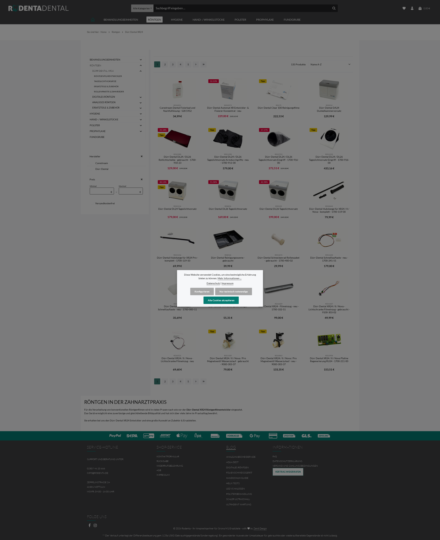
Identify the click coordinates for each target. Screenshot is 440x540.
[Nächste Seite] (196, 64)
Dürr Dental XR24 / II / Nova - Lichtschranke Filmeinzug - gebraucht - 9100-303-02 (329, 309)
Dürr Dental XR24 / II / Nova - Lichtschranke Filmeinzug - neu (177, 360)
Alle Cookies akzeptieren (221, 300)
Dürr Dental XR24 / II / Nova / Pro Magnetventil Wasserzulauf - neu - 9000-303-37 (279, 361)
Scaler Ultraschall (238, 499)
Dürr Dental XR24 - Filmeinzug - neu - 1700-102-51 (278, 308)
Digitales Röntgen (237, 467)
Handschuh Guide (237, 478)
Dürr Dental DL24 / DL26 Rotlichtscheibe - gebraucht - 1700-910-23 (177, 159)
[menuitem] (185, 456)
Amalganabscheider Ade (241, 456)
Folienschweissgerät (239, 472)
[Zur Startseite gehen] (38, 8)
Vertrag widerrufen (288, 471)
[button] (141, 59)
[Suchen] (334, 8)
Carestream (101, 163)
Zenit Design (260, 528)
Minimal (101, 189)
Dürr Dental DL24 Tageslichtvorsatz (177, 208)
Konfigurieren (202, 291)
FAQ (275, 456)
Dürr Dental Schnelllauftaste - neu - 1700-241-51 (329, 259)
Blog (231, 447)
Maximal (130, 189)
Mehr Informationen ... (229, 278)
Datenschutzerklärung (287, 461)
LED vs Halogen (235, 488)
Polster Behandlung (239, 494)
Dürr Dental (101, 168)
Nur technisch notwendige (233, 291)
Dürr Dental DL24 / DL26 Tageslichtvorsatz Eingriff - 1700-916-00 (278, 159)
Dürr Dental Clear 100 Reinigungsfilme (278, 107)
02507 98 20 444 (96, 468)
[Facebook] (90, 526)
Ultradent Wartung (238, 504)
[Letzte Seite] (204, 64)
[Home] (93, 20)
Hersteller (95, 156)
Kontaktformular (168, 456)
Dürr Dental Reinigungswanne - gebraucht (228, 259)
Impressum (163, 474)
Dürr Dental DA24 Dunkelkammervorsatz (329, 109)
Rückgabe (163, 461)
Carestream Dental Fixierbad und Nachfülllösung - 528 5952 (177, 109)
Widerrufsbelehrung (170, 465)
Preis (92, 179)
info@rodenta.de (97, 473)
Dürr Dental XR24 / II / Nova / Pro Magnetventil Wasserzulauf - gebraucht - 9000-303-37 (228, 361)
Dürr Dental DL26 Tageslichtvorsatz (228, 208)
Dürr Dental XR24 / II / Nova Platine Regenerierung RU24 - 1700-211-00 (329, 360)
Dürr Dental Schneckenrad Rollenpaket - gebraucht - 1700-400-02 (278, 259)
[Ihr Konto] (412, 8)
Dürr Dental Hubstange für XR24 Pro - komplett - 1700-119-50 (177, 259)
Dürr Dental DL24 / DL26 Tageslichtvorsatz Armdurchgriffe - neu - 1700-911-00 (228, 159)
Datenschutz (213, 283)
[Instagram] (95, 526)
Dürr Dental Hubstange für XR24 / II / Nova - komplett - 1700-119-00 (329, 210)
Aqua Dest (232, 462)
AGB (159, 470)
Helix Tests (233, 483)
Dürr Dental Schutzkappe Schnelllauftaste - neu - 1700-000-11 (177, 308)
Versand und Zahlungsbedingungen (295, 465)
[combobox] (242, 8)
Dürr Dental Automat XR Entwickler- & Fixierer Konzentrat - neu (228, 109)
